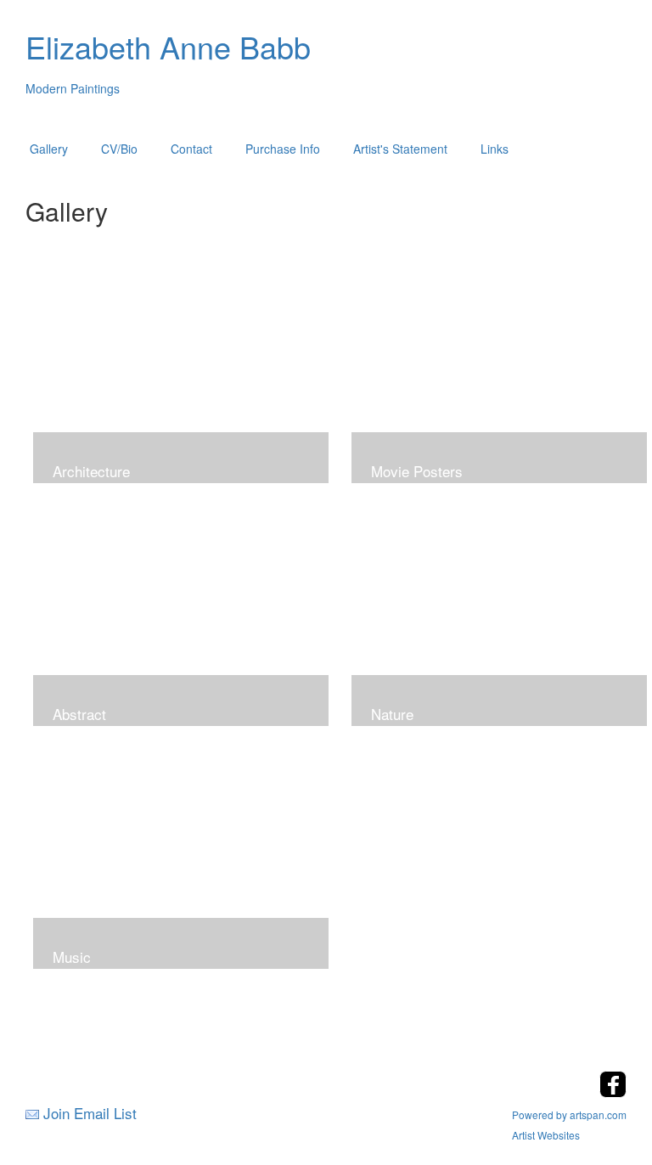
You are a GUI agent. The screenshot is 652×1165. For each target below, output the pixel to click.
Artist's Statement (400, 148)
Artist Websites (546, 1135)
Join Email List (90, 1112)
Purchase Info (282, 148)
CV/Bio (119, 148)
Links (495, 148)
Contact (191, 148)
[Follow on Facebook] (613, 1092)
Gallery (49, 148)
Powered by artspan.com (569, 1114)
